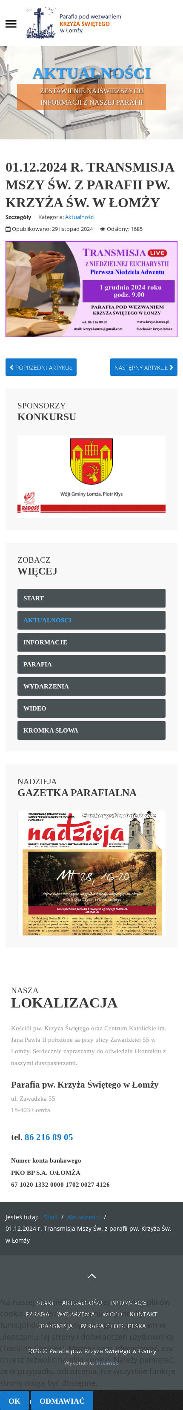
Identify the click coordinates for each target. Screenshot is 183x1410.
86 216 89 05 (49, 1137)
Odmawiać (62, 1401)
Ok (14, 1401)
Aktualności (79, 217)
